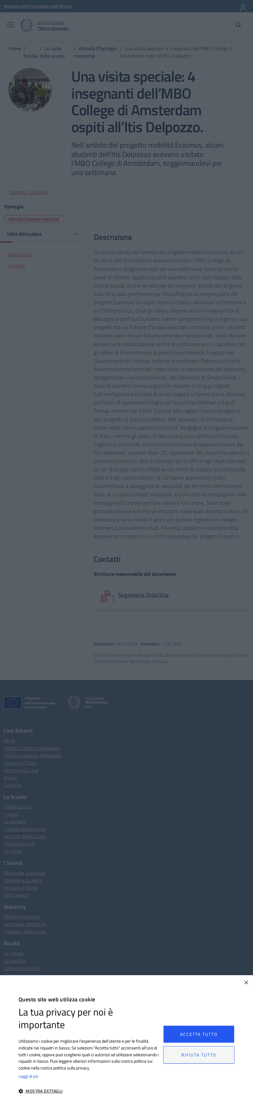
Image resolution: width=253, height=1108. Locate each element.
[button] (89, 1091)
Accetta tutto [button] (199, 1034)
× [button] (246, 981)
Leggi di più (28, 1076)
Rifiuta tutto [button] (198, 1055)
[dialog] (126, 1041)
